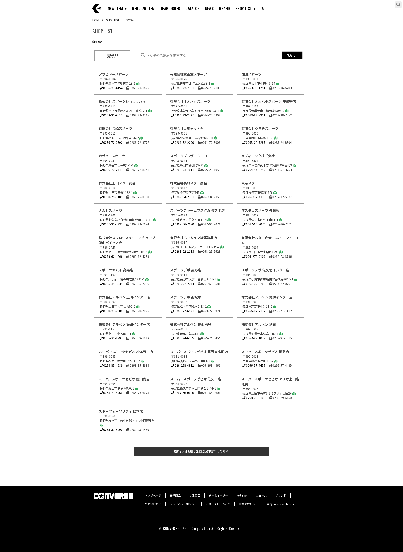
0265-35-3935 (113, 283)
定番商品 (194, 495)
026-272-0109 (255, 256)
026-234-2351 (184, 197)
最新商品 (175, 495)
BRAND (224, 8)
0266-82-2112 (255, 311)
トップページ (153, 495)
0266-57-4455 (255, 365)
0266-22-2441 (113, 169)
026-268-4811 (184, 365)
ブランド (280, 495)
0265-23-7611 (184, 169)
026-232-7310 (255, 197)
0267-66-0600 (184, 392)
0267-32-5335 (113, 224)
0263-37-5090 (113, 429)
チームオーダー (218, 495)
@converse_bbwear (282, 504)
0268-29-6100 (255, 397)
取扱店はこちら (201, 451)
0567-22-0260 (255, 283)
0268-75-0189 (113, 197)
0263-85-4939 (113, 365)
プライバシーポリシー (183, 504)
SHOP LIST (244, 8)
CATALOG (192, 8)
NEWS (209, 8)
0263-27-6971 (184, 311)
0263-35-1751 (255, 88)
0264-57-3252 (255, 169)
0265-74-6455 (184, 338)
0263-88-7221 (255, 115)
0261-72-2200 (184, 142)
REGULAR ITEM (143, 8)
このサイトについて (218, 504)
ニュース (261, 495)
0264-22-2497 (184, 115)
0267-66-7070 (184, 224)
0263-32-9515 (113, 115)
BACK (98, 41)
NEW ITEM (115, 8)
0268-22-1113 (184, 251)
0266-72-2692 (113, 142)
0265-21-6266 (113, 392)
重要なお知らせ (248, 504)
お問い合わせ (153, 504)
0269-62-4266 (113, 256)
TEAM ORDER (170, 8)
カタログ (242, 495)
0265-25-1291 (113, 338)
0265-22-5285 (255, 142)
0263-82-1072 (255, 338)
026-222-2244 (184, 283)
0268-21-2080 (113, 311)
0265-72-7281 (184, 88)
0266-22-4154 (113, 88)
